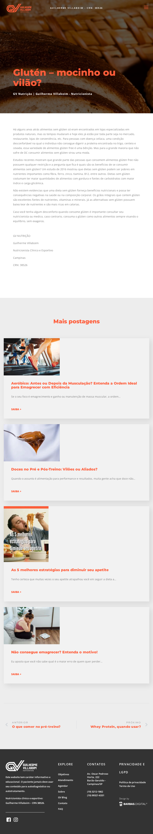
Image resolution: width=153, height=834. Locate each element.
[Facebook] (9, 819)
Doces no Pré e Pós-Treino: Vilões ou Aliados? (54, 469)
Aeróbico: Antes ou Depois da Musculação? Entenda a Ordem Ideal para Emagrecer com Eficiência (74, 385)
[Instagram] (16, 819)
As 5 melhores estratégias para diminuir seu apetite (60, 570)
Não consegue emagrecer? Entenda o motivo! (54, 652)
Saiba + (16, 409)
